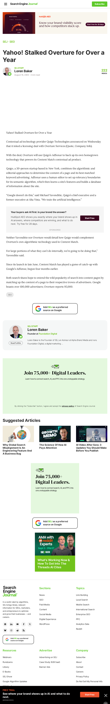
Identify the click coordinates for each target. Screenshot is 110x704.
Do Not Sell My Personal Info (89, 681)
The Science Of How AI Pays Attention (52, 446)
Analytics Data (82, 624)
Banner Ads (44, 667)
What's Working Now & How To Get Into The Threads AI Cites (54, 563)
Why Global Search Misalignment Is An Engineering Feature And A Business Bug (17, 449)
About (79, 662)
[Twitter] (29, 624)
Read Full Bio (16, 343)
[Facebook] (23, 624)
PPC (78, 619)
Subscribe (80, 657)
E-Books (7, 671)
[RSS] (23, 630)
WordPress (44, 624)
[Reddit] (17, 630)
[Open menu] (6, 4)
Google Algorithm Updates (15, 681)
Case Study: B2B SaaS (49, 662)
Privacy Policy (82, 676)
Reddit (79, 629)
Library (6, 667)
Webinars (7, 657)
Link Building (82, 595)
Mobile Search (82, 604)
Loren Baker (23, 71)
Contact (79, 667)
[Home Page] (24, 4)
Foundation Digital (48, 333)
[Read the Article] (18, 434)
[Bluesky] (5, 630)
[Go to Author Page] (7, 71)
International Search (85, 609)
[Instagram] (11, 630)
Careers (80, 671)
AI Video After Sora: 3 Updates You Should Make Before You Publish (91, 447)
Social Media (45, 614)
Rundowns (7, 662)
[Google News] (5, 624)
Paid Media (44, 604)
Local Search (82, 599)
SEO (10, 295)
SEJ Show (7, 676)
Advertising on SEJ (48, 657)
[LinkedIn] (11, 624)
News (42, 595)
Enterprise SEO (83, 614)
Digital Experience (47, 619)
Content (43, 609)
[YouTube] (17, 624)
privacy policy (68, 406)
